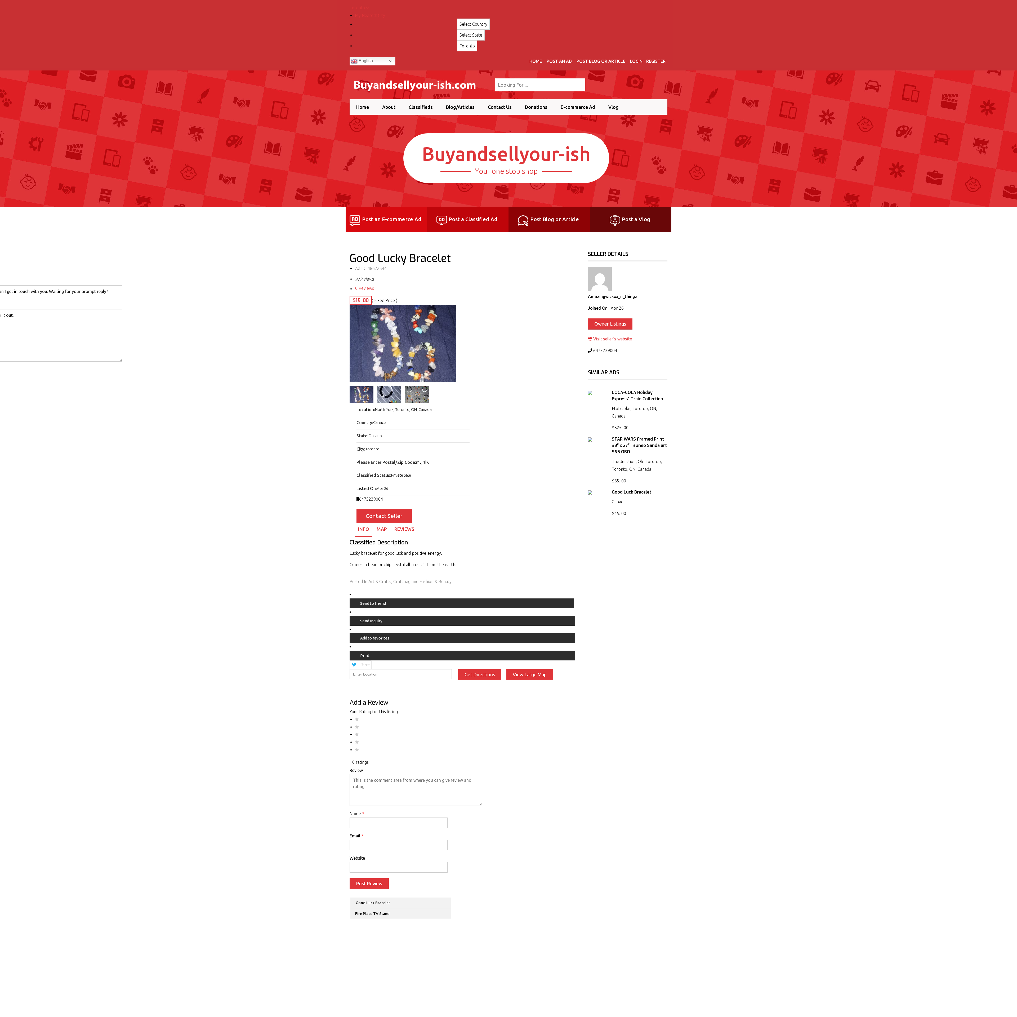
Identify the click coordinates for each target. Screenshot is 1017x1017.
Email (357, 835)
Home (535, 61)
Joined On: (598, 308)
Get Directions (480, 674)
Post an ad (559, 61)
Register (656, 61)
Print (364, 655)
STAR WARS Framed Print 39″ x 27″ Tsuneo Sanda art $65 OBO (639, 445)
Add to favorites (374, 638)
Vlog (613, 107)
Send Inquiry (371, 621)
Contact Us (500, 107)
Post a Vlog (636, 219)
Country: (364, 422)
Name (357, 813)
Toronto (358, 7)
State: (362, 435)
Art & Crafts (379, 581)
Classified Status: (373, 475)
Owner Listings (610, 323)
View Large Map (530, 674)
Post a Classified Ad (473, 219)
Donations (536, 107)
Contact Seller (384, 516)
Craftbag (402, 581)
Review (356, 770)
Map (382, 529)
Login (636, 61)
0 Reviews (364, 288)
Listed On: (366, 488)
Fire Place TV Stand (372, 914)
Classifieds (421, 107)
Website (357, 858)
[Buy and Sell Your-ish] (419, 84)
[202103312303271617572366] (403, 343)
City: (360, 449)
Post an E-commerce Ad (391, 219)
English (365, 61)
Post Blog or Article (601, 61)
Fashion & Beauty (436, 581)
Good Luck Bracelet (373, 903)
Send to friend (373, 603)
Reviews (404, 529)
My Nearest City (370, 15)
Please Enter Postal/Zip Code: (386, 462)
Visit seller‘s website (612, 338)
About (388, 107)
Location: (365, 409)
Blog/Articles (460, 107)
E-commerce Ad (578, 107)
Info (363, 529)
